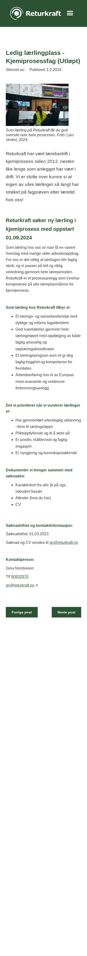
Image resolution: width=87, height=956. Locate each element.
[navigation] (34, 13)
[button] (70, 13)
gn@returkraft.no (64, 542)
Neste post (66, 612)
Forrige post (22, 612)
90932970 (20, 577)
